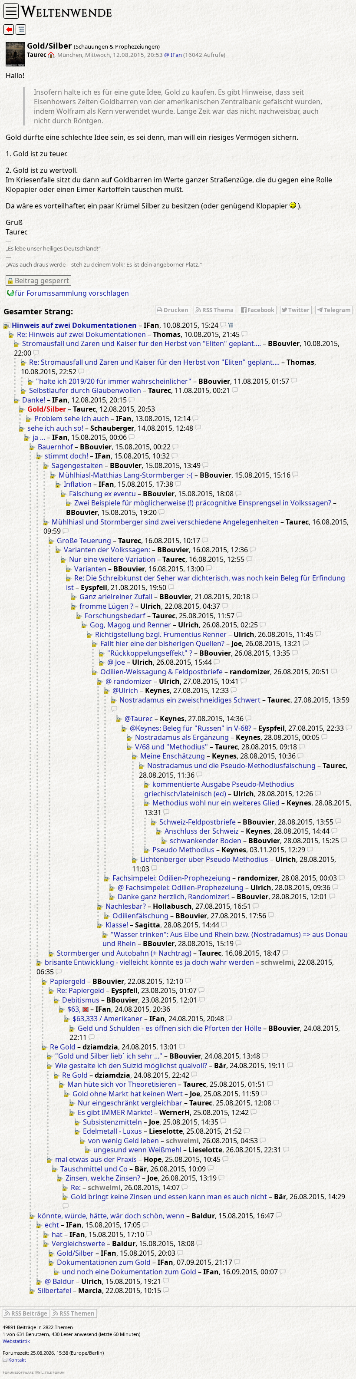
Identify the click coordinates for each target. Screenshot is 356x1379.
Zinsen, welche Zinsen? (103, 1178)
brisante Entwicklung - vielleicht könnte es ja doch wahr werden (149, 962)
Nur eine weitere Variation (112, 559)
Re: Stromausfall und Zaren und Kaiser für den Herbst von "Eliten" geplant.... (154, 362)
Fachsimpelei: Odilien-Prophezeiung (171, 878)
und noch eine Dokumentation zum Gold (129, 1272)
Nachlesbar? (125, 906)
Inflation (78, 484)
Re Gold (63, 1047)
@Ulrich (125, 690)
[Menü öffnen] (11, 11)
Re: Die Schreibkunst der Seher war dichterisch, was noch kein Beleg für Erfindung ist (205, 582)
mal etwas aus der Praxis (96, 1159)
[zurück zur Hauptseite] (8, 29)
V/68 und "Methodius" (171, 747)
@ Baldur (59, 1281)
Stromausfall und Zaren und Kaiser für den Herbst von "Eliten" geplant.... (141, 343)
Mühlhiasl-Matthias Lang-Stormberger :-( (126, 475)
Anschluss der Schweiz (202, 831)
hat (57, 1234)
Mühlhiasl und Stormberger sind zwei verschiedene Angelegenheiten (165, 522)
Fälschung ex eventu (102, 493)
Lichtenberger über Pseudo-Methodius (204, 859)
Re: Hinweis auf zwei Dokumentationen (81, 334)
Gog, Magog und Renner (130, 625)
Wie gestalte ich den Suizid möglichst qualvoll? (131, 1065)
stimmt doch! (66, 456)
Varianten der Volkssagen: (107, 549)
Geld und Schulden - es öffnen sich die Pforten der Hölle (169, 1028)
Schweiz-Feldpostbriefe (197, 822)
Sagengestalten (77, 465)
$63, (74, 1009)
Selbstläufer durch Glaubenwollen (85, 390)
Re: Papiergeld (80, 990)
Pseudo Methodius (183, 849)
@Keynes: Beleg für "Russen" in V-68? (190, 728)
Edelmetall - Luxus (112, 1131)
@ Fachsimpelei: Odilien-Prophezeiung (181, 887)
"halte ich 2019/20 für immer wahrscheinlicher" (113, 381)
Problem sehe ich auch (71, 418)
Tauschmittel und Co (94, 1169)
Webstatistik (16, 1341)
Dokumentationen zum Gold (104, 1262)
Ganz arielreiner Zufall (115, 596)
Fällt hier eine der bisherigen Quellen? (162, 643)
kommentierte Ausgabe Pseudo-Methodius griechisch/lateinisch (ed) (219, 788)
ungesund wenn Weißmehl (137, 1150)
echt (52, 1225)
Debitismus (80, 1000)
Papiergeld (68, 981)
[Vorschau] (223, 325)
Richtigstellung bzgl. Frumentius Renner (161, 634)
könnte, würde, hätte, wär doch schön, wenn (111, 1216)
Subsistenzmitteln (112, 1122)
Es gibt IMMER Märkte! (115, 1112)
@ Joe (116, 662)
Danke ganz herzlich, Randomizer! (174, 896)
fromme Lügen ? (106, 606)
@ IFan (173, 55)
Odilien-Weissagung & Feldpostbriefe (161, 671)
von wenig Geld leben (123, 1140)
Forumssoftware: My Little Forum (34, 1372)
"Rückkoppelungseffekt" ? (149, 653)
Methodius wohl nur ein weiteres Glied (216, 803)
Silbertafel (54, 1290)
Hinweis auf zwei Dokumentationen (74, 325)
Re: (76, 1187)
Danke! (33, 400)
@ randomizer (128, 681)
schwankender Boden (205, 840)
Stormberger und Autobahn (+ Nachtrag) (124, 953)
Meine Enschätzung (172, 756)
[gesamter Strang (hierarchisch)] (21, 29)
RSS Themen (77, 1313)
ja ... (39, 437)
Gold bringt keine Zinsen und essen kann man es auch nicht (169, 1196)
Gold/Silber (75, 1253)
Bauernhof (55, 447)
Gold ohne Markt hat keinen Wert (128, 1094)
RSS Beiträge (29, 1313)
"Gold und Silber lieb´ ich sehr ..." (108, 1056)
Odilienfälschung (140, 915)
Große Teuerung (84, 540)
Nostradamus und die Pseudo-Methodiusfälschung (231, 765)
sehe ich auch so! (55, 428)
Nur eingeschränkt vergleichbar (130, 1103)
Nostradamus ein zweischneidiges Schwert (189, 700)
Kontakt (17, 1359)
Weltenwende (66, 10)
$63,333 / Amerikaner (107, 1018)
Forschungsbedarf (115, 615)
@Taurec (139, 718)
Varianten (90, 569)
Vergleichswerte (78, 1243)
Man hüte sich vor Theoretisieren (121, 1084)
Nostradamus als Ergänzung (182, 737)
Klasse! (116, 925)
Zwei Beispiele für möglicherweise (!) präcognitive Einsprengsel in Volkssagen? (202, 503)
